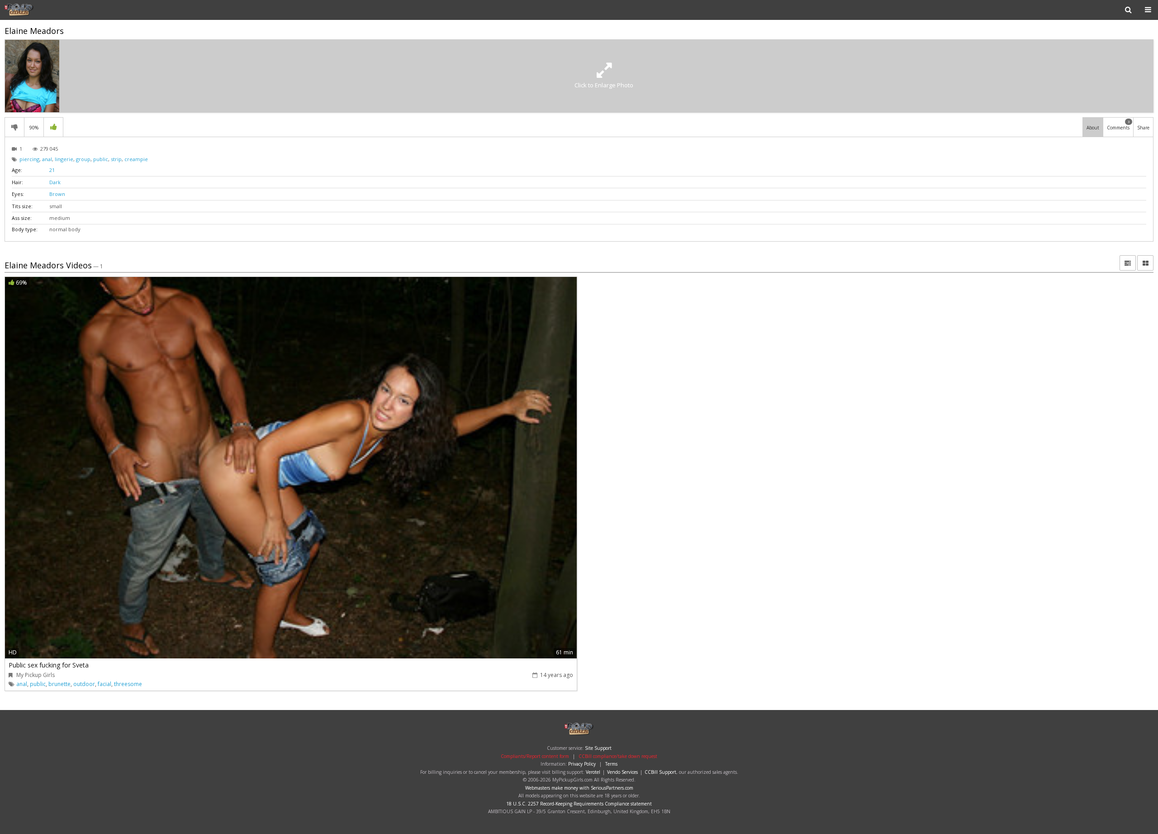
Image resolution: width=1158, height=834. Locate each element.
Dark (55, 182)
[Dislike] (14, 127)
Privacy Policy (582, 764)
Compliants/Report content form (535, 756)
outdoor (84, 684)
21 (52, 170)
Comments (1118, 125)
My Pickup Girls (33, 10)
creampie (136, 159)
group (83, 159)
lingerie (64, 159)
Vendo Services (622, 772)
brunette (59, 684)
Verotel (593, 772)
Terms (611, 764)
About (1093, 127)
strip (116, 159)
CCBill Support (660, 772)
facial (104, 684)
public (100, 159)
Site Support (598, 748)
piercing (29, 159)
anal (47, 159)
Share (1143, 127)
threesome (128, 684)
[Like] (53, 127)
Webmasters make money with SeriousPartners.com (579, 788)
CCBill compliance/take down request (618, 756)
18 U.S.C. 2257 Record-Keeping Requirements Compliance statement (579, 804)
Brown (57, 194)
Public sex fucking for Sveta (49, 665)
